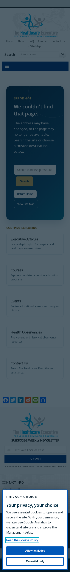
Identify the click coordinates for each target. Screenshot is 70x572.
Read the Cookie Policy (22, 540)
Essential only (35, 561)
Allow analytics (35, 550)
